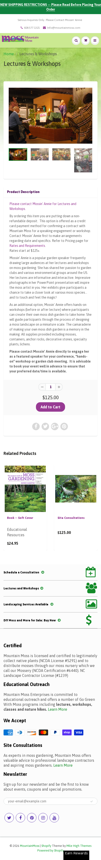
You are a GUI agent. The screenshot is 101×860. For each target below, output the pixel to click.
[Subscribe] (91, 801)
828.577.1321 (32, 27)
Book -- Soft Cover (20, 518)
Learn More (57, 709)
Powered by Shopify (50, 850)
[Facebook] (20, 817)
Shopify (46, 846)
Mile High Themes (78, 846)
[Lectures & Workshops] (50, 116)
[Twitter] (9, 817)
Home (9, 54)
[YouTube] (54, 817)
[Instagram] (43, 817)
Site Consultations (71, 518)
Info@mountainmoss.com (63, 27)
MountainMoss (29, 846)
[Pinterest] (31, 817)
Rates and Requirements (27, 246)
